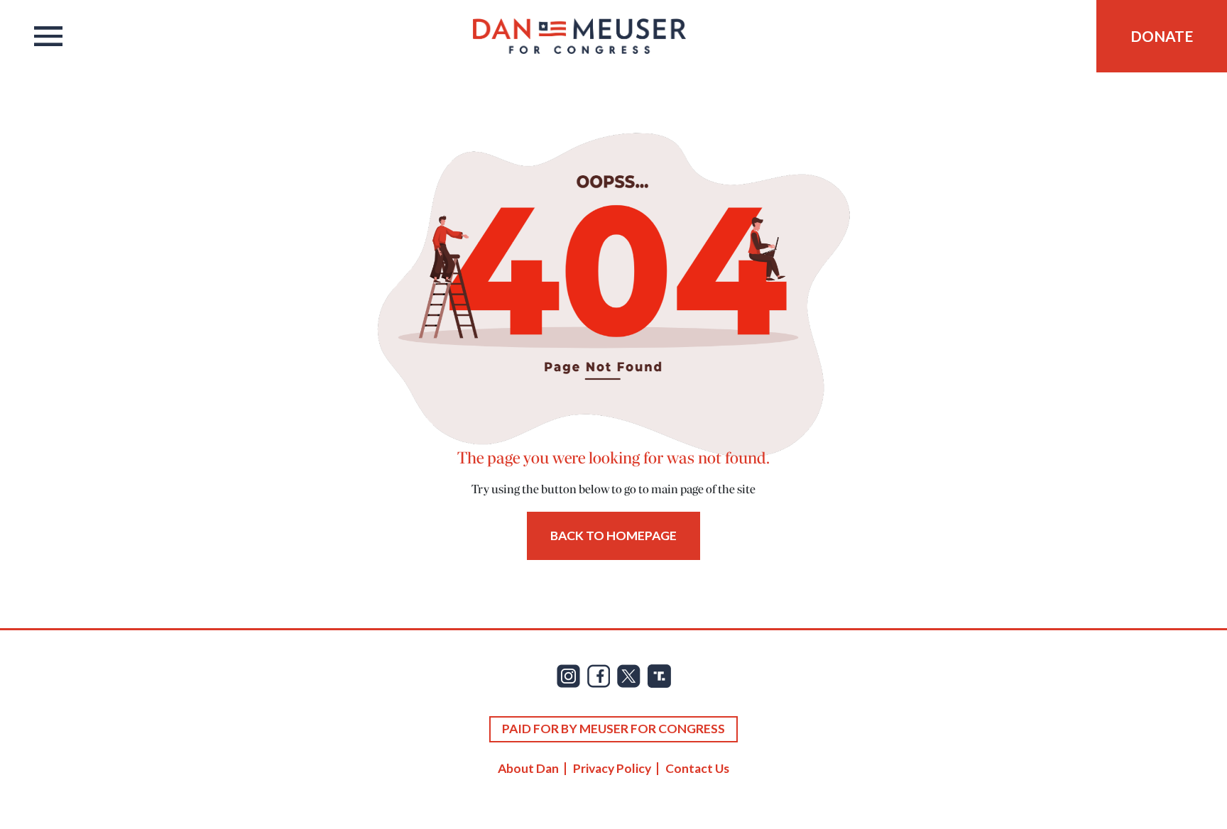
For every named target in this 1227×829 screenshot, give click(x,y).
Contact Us (697, 768)
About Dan (528, 768)
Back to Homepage (613, 535)
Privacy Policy (612, 768)
